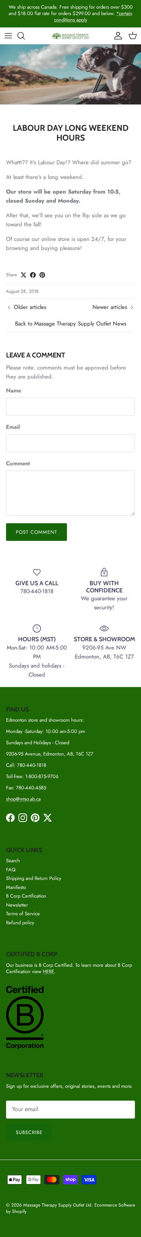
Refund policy (20, 922)
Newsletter (17, 904)
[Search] (25, 35)
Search (13, 860)
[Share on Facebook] (33, 275)
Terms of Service (23, 913)
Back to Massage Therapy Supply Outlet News (70, 323)
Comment (18, 464)
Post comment (36, 532)
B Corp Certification (26, 895)
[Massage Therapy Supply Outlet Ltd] (70, 35)
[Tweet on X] (23, 275)
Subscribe (29, 1132)
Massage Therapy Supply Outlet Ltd (57, 1205)
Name (13, 391)
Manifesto (16, 887)
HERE (48, 971)
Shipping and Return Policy (33, 878)
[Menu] (8, 35)
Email (13, 427)
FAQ (10, 869)
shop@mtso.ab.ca (23, 798)
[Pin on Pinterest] (42, 275)
